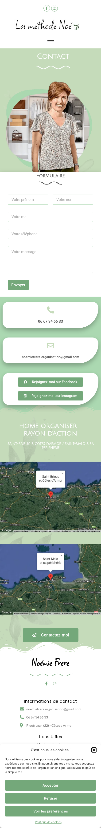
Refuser (50, 798)
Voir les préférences (50, 811)
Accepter (50, 785)
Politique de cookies (48, 822)
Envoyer (18, 285)
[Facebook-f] (46, 8)
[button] (94, 750)
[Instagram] (54, 8)
